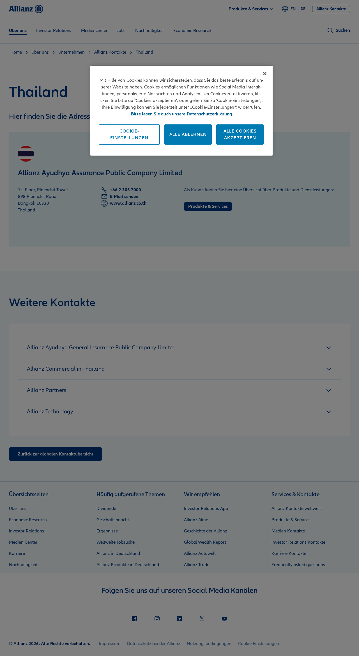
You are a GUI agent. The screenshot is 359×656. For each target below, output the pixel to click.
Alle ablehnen (188, 134)
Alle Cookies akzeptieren (240, 134)
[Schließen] (265, 73)
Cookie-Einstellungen (129, 134)
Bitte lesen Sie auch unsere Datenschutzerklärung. (182, 114)
